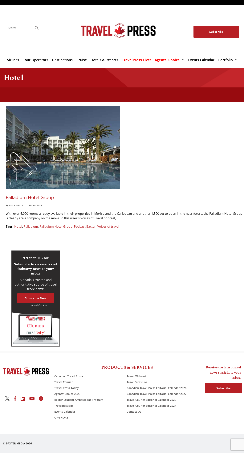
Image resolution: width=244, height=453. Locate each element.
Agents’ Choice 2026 (67, 394)
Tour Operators (35, 60)
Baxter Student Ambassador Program (78, 400)
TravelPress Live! (137, 382)
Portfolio (225, 60)
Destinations (62, 60)
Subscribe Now (35, 298)
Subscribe (216, 32)
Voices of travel (108, 226)
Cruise (81, 60)
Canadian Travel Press (68, 376)
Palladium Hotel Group (30, 197)
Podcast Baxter (85, 226)
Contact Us (134, 411)
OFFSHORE (61, 417)
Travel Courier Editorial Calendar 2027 (151, 405)
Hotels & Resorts (104, 60)
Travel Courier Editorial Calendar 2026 (151, 400)
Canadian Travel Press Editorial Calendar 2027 (156, 394)
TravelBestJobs (63, 405)
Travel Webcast (136, 376)
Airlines (13, 60)
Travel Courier (63, 382)
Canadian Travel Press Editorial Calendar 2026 (156, 388)
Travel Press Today (66, 388)
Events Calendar (201, 60)
